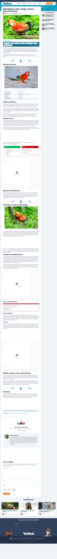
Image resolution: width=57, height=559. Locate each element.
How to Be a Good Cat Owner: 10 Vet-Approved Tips (50, 24)
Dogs (34, 3)
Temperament (17, 43)
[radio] (18, 430)
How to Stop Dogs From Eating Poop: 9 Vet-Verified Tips (49, 20)
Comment (5, 468)
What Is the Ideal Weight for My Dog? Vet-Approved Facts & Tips (50, 15)
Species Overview (7, 43)
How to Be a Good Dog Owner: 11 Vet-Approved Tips (50, 29)
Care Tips (35, 43)
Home (19, 3)
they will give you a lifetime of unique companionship (15, 411)
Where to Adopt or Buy (8, 45)
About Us (24, 3)
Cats (30, 3)
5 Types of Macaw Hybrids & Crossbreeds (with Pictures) (18, 413)
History (12, 43)
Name (4, 480)
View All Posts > (12, 444)
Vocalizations (23, 43)
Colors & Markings (29, 43)
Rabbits (39, 3)
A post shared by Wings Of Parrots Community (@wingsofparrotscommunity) (17, 369)
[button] (18, 423)
